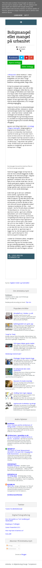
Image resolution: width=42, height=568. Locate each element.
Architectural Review (14, 495)
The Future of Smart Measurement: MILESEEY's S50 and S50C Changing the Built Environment (20, 452)
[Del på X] (21, 58)
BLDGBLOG (11, 484)
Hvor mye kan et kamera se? (14, 530)
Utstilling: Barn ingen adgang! (22, 393)
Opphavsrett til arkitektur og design (24, 403)
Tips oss (28, 302)
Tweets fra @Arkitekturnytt (13, 509)
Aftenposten (12, 75)
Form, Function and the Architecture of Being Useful (19, 426)
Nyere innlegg (15, 62)
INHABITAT (11, 449)
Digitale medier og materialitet (19, 283)
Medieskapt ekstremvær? (13, 354)
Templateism (32, 564)
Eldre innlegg (27, 66)
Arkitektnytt (11, 464)
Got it (26, 15)
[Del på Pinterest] (26, 58)
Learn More (18, 15)
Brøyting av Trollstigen (12, 524)
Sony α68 (8, 534)
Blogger (23, 554)
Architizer (10, 423)
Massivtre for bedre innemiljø (22, 381)
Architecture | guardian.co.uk (18, 435)
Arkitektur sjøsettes (13, 465)
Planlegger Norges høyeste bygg (23, 358)
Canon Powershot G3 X (12, 527)
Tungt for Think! (10, 334)
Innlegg (10, 545)
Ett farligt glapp (12, 476)
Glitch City (10, 486)
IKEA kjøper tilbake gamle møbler (23, 343)
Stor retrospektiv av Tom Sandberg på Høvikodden (17, 520)
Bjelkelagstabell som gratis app (23, 324)
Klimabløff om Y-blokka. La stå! (23, 313)
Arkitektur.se (12, 474)
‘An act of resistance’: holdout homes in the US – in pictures (19, 438)
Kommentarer (12, 549)
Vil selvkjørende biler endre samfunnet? (21, 369)
